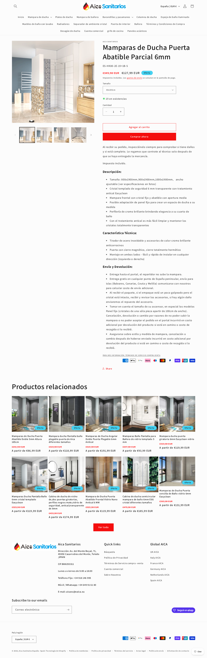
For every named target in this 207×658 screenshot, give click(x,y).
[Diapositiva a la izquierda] (15, 135)
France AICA (157, 563)
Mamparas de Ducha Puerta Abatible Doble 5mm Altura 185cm (27, 439)
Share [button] (109, 368)
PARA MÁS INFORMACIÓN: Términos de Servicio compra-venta (131, 355)
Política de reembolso (78, 651)
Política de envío (156, 651)
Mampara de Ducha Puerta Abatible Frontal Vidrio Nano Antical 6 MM (101, 499)
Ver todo (103, 527)
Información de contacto (178, 651)
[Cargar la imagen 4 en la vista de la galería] (79, 135)
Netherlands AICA (160, 574)
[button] (15, 6)
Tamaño (107, 83)
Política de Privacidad (116, 557)
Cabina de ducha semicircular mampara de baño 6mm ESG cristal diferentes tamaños (139, 499)
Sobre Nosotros (112, 574)
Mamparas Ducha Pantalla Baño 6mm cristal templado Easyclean (29, 499)
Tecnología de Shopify (56, 651)
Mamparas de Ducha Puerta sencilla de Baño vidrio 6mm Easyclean (175, 493)
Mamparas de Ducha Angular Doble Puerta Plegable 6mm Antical (102, 439)
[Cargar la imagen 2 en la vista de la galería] (44, 135)
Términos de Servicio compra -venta (123, 563)
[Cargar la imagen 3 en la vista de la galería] (61, 135)
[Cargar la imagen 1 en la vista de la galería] (27, 135)
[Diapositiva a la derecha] (91, 135)
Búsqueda (109, 551)
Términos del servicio (123, 651)
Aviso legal (141, 651)
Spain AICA (156, 580)
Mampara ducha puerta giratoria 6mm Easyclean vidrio (176, 438)
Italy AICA (155, 557)
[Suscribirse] (68, 610)
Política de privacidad (101, 651)
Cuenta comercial (113, 568)
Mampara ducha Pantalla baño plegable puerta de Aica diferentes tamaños (66, 439)
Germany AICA (158, 568)
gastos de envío (134, 77)
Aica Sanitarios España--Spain (32, 651)
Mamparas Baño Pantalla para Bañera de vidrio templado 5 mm (139, 439)
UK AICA (154, 551)
